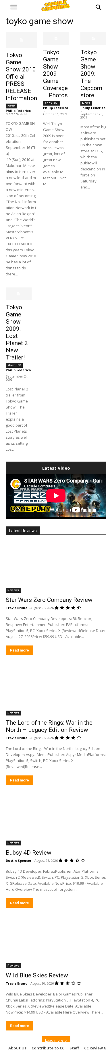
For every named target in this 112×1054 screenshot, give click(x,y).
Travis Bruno (16, 608)
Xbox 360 (51, 103)
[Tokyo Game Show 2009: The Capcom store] (93, 38)
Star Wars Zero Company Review (49, 599)
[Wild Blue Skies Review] (56, 943)
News (11, 106)
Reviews (13, 590)
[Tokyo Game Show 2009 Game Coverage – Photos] (56, 38)
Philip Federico (18, 110)
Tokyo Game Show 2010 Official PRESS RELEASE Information (21, 77)
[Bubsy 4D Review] (56, 820)
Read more (19, 650)
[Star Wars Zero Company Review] (56, 567)
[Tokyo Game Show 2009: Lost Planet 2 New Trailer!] (19, 293)
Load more (54, 1040)
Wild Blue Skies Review (37, 975)
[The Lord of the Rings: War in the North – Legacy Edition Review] (56, 690)
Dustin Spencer (18, 860)
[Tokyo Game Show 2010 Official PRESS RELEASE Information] (21, 40)
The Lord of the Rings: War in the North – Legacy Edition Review (49, 726)
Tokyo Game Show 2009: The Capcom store (91, 74)
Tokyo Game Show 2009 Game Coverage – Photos (55, 74)
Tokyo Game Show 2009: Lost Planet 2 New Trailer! (17, 332)
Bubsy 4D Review (28, 852)
